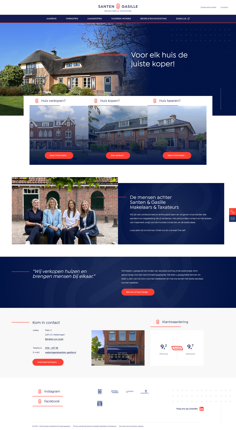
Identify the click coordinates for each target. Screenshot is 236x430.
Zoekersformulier (208, 7)
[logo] (118, 7)
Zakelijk (181, 19)
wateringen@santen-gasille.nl (60, 352)
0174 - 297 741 (51, 348)
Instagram (52, 391)
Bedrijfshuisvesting (153, 19)
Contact (224, 7)
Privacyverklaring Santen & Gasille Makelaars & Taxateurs (95, 426)
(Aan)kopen (95, 19)
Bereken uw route (54, 339)
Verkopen (72, 19)
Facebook (52, 401)
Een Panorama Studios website (131, 426)
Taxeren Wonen (121, 19)
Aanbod (51, 19)
